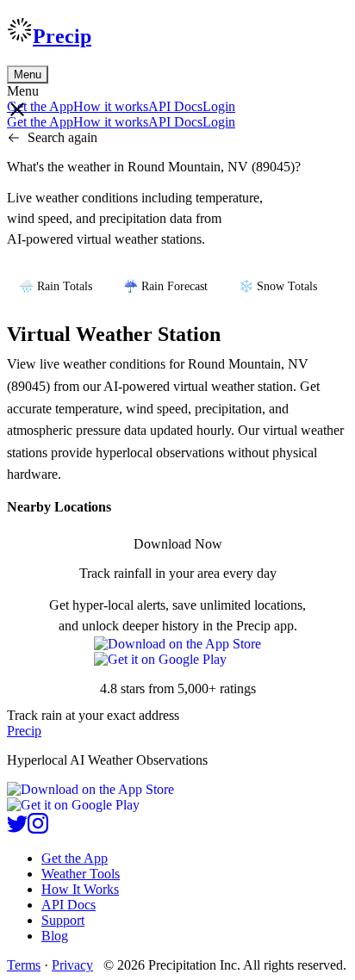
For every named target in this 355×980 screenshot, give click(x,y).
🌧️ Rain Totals (55, 286)
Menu (27, 74)
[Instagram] (38, 829)
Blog (54, 935)
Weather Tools (80, 873)
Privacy (72, 965)
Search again (62, 137)
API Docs (175, 106)
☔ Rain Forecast (165, 286)
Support (62, 920)
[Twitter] (17, 829)
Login (218, 106)
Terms (23, 965)
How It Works (80, 889)
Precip (62, 36)
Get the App (74, 858)
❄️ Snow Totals (278, 286)
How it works (110, 106)
